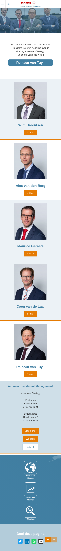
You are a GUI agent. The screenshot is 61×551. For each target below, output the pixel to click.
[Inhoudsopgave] (2, 4)
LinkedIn (30, 447)
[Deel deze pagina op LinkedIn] (27, 541)
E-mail (30, 132)
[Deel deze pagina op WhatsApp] (33, 541)
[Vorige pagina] (48, 539)
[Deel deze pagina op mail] (40, 541)
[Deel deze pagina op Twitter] (20, 541)
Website (30, 439)
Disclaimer (30, 431)
